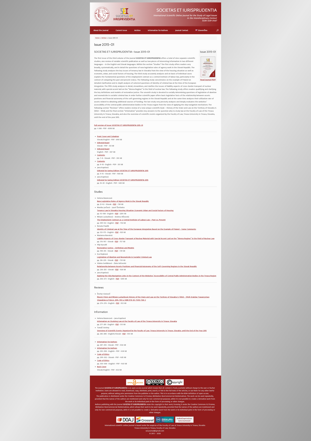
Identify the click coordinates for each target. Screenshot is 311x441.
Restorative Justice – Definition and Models (115, 248)
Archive (137, 30)
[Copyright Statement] (174, 385)
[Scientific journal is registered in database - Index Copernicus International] (184, 422)
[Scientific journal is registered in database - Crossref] (145, 422)
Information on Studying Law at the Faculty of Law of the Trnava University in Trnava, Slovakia (137, 321)
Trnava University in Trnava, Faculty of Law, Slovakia (154, 428)
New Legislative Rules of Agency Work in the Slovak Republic (123, 201)
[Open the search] (217, 30)
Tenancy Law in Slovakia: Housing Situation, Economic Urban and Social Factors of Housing (135, 210)
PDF (114, 204)
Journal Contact (181, 30)
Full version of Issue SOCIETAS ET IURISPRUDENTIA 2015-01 (118, 125)
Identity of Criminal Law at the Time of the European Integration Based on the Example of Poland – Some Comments (146, 229)
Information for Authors (158, 30)
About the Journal (101, 30)
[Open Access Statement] (135, 385)
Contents (101, 155)
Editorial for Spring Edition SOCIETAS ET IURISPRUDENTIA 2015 (122, 170)
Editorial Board (103, 142)
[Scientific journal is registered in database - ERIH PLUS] (164, 422)
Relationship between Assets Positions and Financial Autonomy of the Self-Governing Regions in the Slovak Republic (147, 266)
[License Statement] (154, 385)
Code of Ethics (103, 354)
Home (97, 38)
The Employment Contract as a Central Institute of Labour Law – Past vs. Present (131, 219)
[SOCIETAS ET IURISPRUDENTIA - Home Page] (114, 14)
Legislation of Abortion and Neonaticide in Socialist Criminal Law (124, 257)
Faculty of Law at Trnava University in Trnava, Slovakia (183, 425)
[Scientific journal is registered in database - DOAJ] (125, 422)
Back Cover (101, 366)
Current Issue (121, 30)
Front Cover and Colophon (108, 136)
